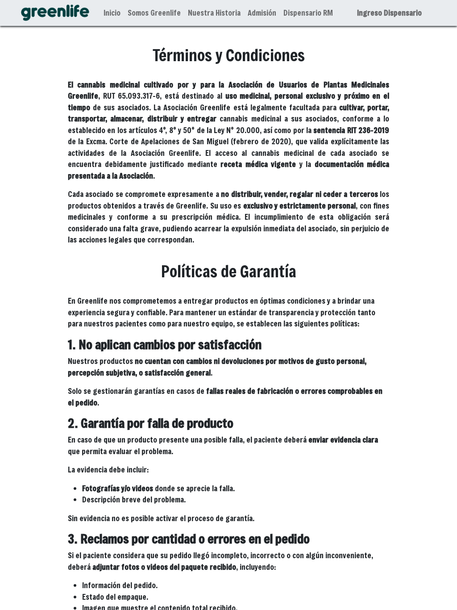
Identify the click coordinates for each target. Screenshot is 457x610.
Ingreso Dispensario (389, 13)
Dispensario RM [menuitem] (308, 13)
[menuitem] (112, 13)
